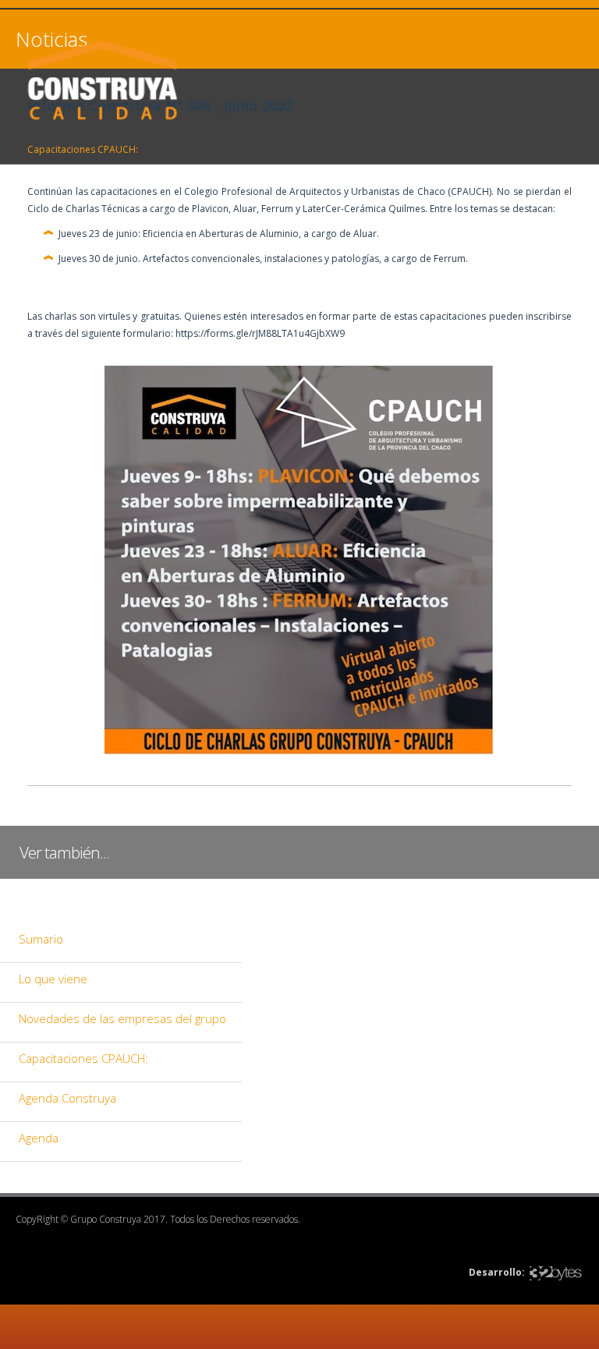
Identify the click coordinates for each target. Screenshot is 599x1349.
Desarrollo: (497, 1272)
